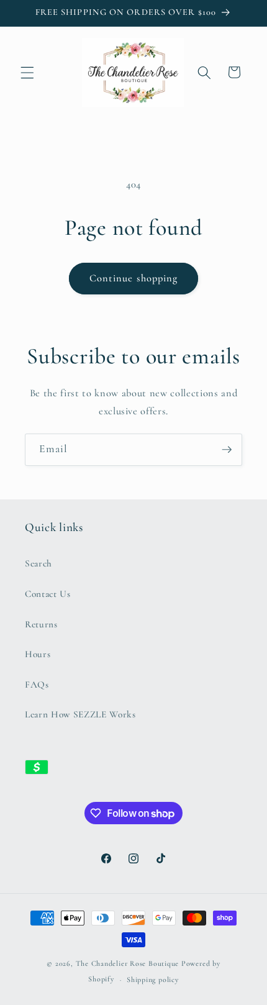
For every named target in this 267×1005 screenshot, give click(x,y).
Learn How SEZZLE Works (80, 714)
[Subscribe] (227, 450)
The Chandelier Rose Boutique (127, 963)
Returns (41, 624)
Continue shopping (133, 278)
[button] (27, 72)
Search (38, 563)
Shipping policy (153, 979)
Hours (37, 654)
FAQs (37, 684)
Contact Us (48, 593)
